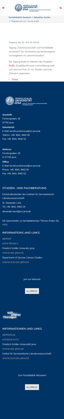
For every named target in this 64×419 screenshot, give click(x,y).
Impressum (8, 335)
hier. (5, 224)
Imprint (6, 238)
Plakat (15, 79)
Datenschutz (10, 339)
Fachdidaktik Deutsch (20, 17)
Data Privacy (10, 243)
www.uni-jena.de (13, 253)
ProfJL (12, 65)
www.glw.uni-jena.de (15, 262)
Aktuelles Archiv (42, 17)
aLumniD (32, 291)
